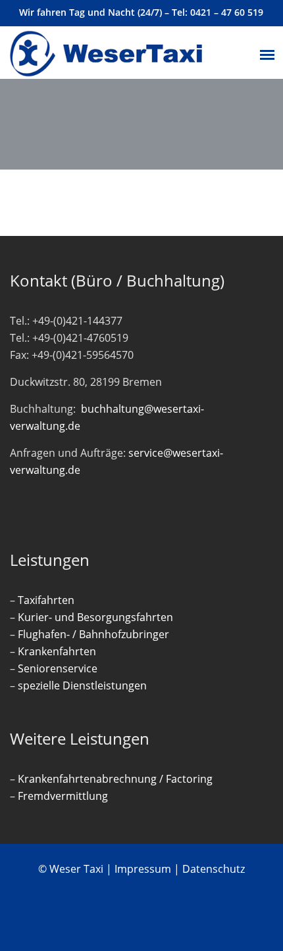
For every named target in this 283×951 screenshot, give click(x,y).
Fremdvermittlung (63, 796)
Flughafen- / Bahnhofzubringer (93, 634)
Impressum (143, 869)
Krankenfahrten (57, 651)
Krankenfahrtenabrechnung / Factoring (115, 779)
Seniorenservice (57, 668)
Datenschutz (213, 869)
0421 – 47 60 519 (226, 12)
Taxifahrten (46, 600)
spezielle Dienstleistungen (82, 685)
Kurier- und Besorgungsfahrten (95, 617)
